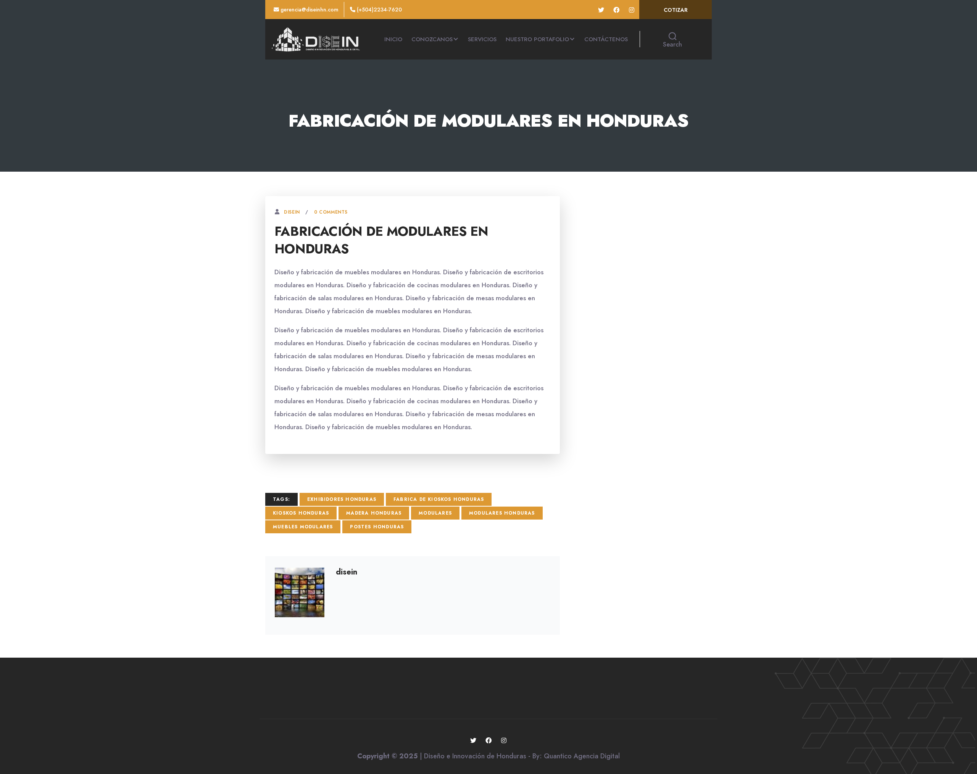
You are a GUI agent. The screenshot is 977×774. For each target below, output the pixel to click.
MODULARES (435, 513)
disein (292, 212)
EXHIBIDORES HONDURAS (341, 499)
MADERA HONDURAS (373, 513)
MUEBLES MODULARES (303, 526)
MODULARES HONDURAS (502, 513)
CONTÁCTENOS (606, 39)
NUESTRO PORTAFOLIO (537, 39)
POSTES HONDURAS (377, 526)
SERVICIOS (482, 39)
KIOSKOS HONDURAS (301, 513)
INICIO (393, 39)
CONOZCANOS (432, 39)
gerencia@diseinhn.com (309, 9)
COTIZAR (676, 10)
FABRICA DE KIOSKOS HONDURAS (438, 499)
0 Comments (331, 212)
